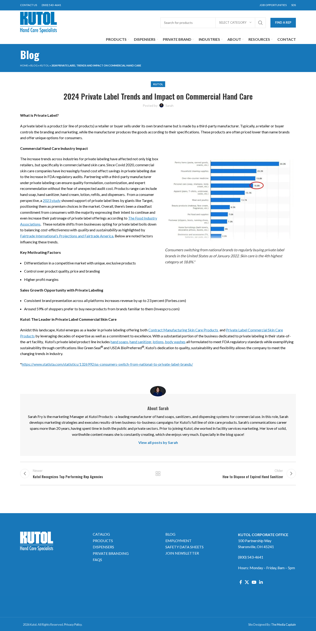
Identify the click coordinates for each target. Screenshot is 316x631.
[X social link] (246, 582)
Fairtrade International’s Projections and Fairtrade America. (67, 236)
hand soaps (119, 341)
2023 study (52, 200)
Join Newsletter (182, 553)
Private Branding (111, 553)
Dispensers (103, 547)
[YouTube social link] (254, 582)
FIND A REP (283, 22)
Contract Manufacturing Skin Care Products (183, 330)
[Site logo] (38, 22)
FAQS (97, 559)
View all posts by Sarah (158, 442)
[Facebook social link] (240, 582)
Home (24, 65)
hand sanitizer (140, 341)
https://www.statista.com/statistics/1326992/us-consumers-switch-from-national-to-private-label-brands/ (107, 364)
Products (103, 540)
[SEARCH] (260, 22)
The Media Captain (283, 624)
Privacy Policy (73, 624)
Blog (34, 65)
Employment (178, 540)
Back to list (158, 473)
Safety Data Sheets (184, 547)
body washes (175, 341)
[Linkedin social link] (261, 582)
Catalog (101, 534)
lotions (158, 341)
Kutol (44, 65)
